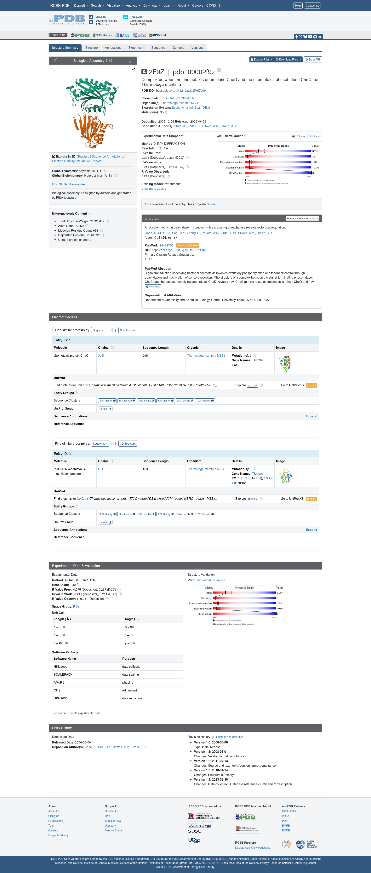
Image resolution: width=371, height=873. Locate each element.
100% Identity (203, 400)
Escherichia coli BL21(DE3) (191, 107)
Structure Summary (65, 47)
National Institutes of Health (155, 863)
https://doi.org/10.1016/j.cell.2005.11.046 (179, 250)
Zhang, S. (193, 233)
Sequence (158, 47)
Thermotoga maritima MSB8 (180, 103)
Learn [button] (168, 5)
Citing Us (53, 816)
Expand (311, 416)
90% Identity (163, 400)
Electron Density (63, 161)
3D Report (300, 136)
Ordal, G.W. (229, 233)
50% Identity (125, 400)
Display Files (261, 59)
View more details (153, 188)
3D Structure (128, 330)
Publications (55, 821)
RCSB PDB (60, 5)
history (211, 204)
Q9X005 (82, 498)
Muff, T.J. (164, 233)
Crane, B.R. (229, 126)
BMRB (286, 825)
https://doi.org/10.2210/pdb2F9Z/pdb (181, 90)
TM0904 (258, 360)
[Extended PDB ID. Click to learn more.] (219, 69)
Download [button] (150, 5)
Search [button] (96, 5)
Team (51, 825)
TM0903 (258, 473)
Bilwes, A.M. (210, 126)
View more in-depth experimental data (77, 713)
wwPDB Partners (293, 806)
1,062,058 (136, 16)
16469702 (167, 245)
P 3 (76, 606)
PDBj (285, 821)
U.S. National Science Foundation (128, 859)
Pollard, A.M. (210, 233)
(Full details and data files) (228, 737)
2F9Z (148, 259)
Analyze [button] (132, 5)
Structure (91, 47)
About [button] (182, 5)
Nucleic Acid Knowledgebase (252, 847)
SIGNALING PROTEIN (179, 98)
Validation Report (89, 161)
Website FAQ (113, 821)
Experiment (136, 47)
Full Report (315, 136)
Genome (178, 47)
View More (154, 286)
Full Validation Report (210, 580)
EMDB (286, 830)
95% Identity (183, 400)
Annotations (113, 47)
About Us (54, 811)
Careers (197, 5)
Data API (314, 59)
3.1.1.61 (243, 478)
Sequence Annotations (107, 156)
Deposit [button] (80, 5)
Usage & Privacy (58, 835)
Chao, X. (180, 126)
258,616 (101, 16)
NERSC (162, 867)
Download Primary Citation (301, 218)
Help (298, 5)
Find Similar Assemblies (68, 184)
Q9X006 (82, 385)
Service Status (114, 830)
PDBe (285, 816)
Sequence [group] (99, 330)
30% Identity (106, 400)
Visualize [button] (114, 5)
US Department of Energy (189, 859)
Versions (197, 47)
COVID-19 (213, 5)
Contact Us (111, 811)
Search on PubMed (188, 245)
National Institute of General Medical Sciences (101, 863)
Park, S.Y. (194, 126)
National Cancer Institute (254, 859)
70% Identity (144, 400)
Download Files (288, 59)
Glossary (110, 825)
